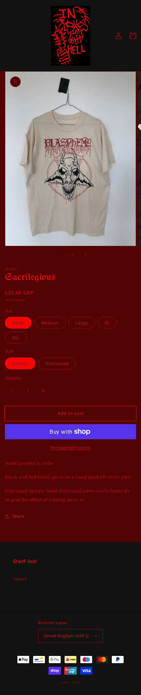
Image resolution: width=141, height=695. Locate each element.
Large (81, 323)
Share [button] (18, 516)
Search (20, 579)
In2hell (76, 682)
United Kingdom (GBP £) (66, 636)
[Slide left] (56, 255)
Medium (50, 323)
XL (107, 323)
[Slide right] (85, 255)
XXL (16, 337)
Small (18, 323)
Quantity (13, 378)
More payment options (70, 447)
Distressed (57, 363)
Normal (20, 363)
